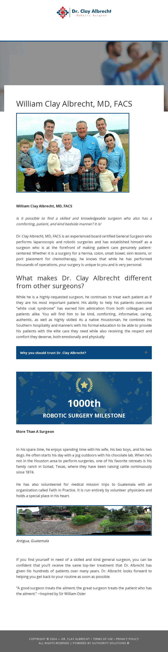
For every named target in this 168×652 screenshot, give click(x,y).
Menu (150, 33)
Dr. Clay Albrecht (84, 12)
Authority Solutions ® (110, 643)
